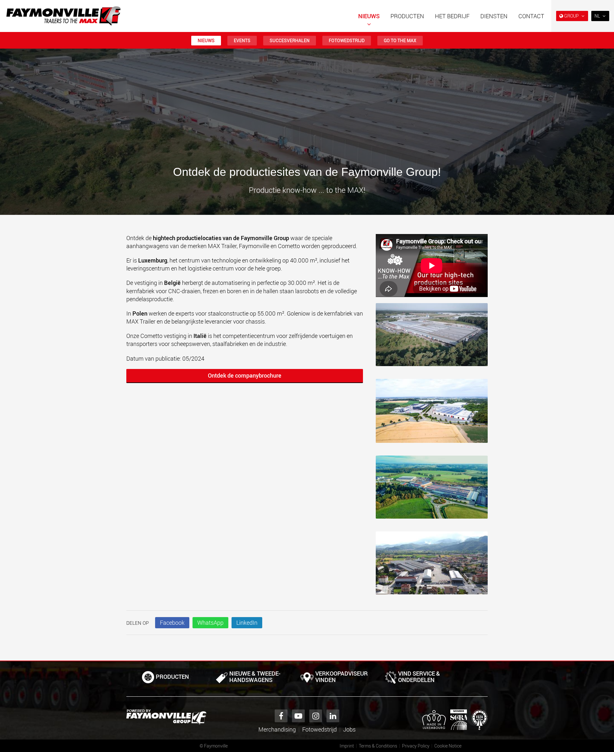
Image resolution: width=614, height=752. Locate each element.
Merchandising (277, 729)
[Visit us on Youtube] (298, 715)
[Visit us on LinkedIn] (333, 715)
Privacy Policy (415, 746)
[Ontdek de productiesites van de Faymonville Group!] (432, 337)
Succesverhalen (290, 40)
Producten (407, 16)
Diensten (494, 16)
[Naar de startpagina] (63, 16)
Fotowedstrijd (347, 40)
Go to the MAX (400, 40)
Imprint (347, 746)
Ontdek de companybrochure (244, 375)
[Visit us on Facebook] (281, 715)
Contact (531, 16)
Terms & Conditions (378, 746)
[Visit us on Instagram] (316, 715)
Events (242, 40)
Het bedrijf (452, 16)
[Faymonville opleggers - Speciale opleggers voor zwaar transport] (166, 717)
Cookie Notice (447, 746)
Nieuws (369, 16)
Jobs (349, 729)
